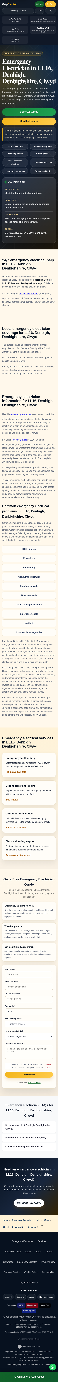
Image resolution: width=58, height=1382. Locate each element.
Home (5, 1220)
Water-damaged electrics (15, 162)
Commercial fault (42, 171)
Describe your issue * (15, 1043)
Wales (46, 1220)
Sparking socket (15, 153)
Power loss (29, 558)
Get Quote (50, 4)
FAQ (50, 11)
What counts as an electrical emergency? (26, 1137)
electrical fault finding (29, 294)
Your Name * (10, 969)
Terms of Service (12, 1272)
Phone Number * (12, 994)
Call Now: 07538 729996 (29, 1203)
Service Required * (13, 1018)
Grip (9, 4)
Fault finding (29, 567)
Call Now (39, 4)
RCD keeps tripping (43, 146)
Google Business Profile (29, 1346)
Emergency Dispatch (27, 1262)
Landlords (29, 623)
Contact (49, 1252)
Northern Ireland (46, 1297)
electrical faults (20, 440)
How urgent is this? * (14, 1031)
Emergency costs (29, 614)
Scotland (20, 1297)
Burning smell (42, 153)
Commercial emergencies (29, 632)
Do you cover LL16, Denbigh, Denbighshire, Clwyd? (27, 1127)
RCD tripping (29, 549)
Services (40, 11)
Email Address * (12, 981)
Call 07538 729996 (29, 112)
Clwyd (6, 1227)
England (8, 1297)
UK (38, 1220)
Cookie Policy (31, 1272)
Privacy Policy (48, 1262)
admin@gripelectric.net (31, 1339)
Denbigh (32, 1227)
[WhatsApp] (52, 1367)
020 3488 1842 (47, 1332)
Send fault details (29, 121)
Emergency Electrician (18, 11)
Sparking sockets (29, 586)
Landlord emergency (15, 171)
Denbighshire (18, 1227)
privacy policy (48, 1065)
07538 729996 (34, 1083)
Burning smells (29, 595)
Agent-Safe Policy (29, 1282)
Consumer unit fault (43, 162)
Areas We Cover (13, 1252)
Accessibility (48, 1272)
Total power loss (15, 146)
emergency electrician (21, 414)
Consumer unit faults (29, 577)
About (28, 1252)
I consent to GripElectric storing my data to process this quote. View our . (32, 1065)
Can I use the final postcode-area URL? (25, 1146)
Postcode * (10, 1006)
